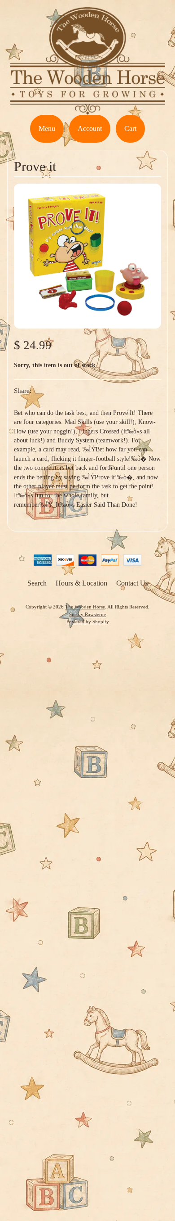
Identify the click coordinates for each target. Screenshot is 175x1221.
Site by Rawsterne (87, 614)
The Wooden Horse (85, 606)
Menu (47, 128)
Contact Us (132, 583)
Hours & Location (81, 583)
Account (90, 128)
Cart (130, 128)
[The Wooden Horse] (87, 109)
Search (37, 583)
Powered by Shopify (87, 621)
